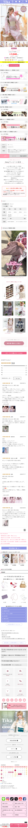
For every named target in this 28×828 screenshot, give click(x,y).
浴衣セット (24, 539)
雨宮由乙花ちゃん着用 (5, 535)
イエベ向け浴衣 (11, 541)
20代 (15, 385)
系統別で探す (7, 611)
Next (26, 23)
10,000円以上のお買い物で (7, 675)
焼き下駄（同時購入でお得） (6, 107)
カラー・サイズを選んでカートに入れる (19, 825)
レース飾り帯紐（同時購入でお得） (8, 94)
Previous (1, 23)
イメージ (14, 156)
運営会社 (4, 814)
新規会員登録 (13, 740)
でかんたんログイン (20, 695)
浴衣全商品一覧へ (13, 548)
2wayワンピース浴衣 (14, 162)
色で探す (6, 608)
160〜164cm (5, 385)
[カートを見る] (26, 1)
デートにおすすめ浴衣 (5, 543)
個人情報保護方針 (18, 810)
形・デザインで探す (8, 613)
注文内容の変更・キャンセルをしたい (12, 665)
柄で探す (6, 616)
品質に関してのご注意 (6, 636)
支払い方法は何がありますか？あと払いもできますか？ (14, 650)
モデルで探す (7, 621)
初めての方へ (5, 803)
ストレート (11, 385)
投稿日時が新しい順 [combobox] (6, 378)
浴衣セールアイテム (5, 539)
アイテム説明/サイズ (4, 156)
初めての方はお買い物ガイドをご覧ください (10, 632)
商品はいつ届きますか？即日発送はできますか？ (13, 656)
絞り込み (18, 378)
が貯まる (7, 695)
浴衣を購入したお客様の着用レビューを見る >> (14, 642)
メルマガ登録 (13, 757)
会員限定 (7, 685)
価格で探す (6, 618)
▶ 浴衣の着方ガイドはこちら (14, 624)
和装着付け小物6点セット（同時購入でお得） (10, 70)
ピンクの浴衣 (3, 541)
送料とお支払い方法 (19, 803)
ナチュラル (11, 418)
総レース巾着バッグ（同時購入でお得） (9, 131)
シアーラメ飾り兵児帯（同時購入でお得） (9, 82)
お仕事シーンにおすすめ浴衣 (20, 541)
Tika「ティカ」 (10, 144)
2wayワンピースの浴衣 (5, 537)
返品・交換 (17, 806)
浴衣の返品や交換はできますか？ (11, 661)
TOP (1, 4)
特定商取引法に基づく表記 (7, 810)
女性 (18, 385)
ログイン (13, 749)
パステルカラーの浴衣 (16, 537)
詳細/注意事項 (23, 156)
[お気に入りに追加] (7, 65)
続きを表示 (6, 404)
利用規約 (17, 814)
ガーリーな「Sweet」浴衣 (15, 539)
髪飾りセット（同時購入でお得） (7, 119)
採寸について (4, 634)
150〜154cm (11, 476)
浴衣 (3, 4)
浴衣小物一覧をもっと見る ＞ (14, 343)
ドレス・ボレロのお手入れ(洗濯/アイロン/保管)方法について (13, 638)
